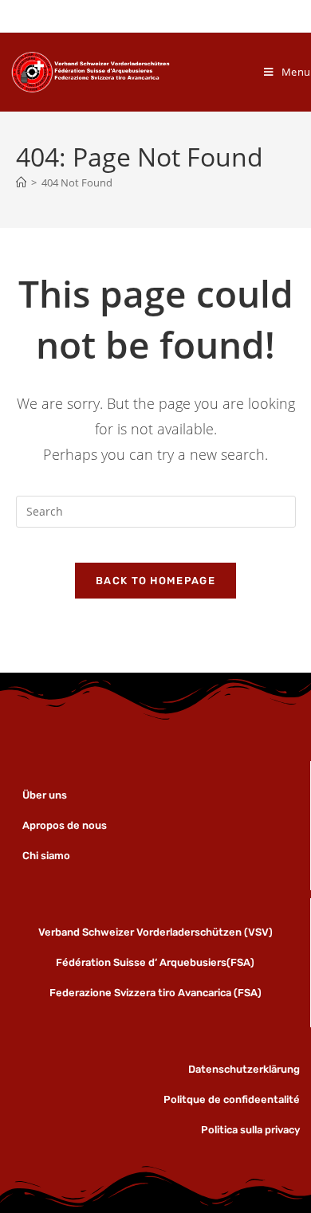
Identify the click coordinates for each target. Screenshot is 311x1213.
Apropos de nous (64, 825)
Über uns (45, 795)
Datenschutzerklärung (244, 1069)
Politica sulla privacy (250, 1130)
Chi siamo (46, 856)
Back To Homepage (155, 581)
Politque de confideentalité (231, 1099)
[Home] (21, 182)
